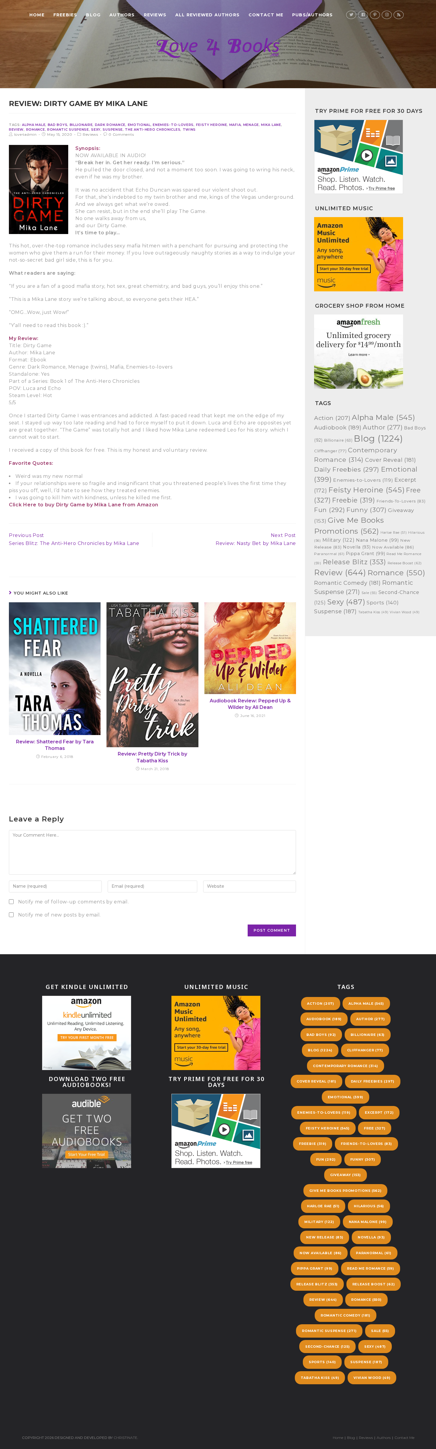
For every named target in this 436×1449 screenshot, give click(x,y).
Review (16, 129)
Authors (384, 1437)
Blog (378, 438)
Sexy (96, 129)
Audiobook (338, 427)
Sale (369, 593)
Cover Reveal (390, 459)
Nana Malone (377, 540)
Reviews (90, 134)
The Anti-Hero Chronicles (152, 129)
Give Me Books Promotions (345, 1191)
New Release (324, 1237)
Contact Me (404, 1437)
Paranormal (329, 554)
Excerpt (379, 1112)
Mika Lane (271, 125)
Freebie (353, 500)
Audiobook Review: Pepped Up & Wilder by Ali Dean (250, 704)
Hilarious (369, 1206)
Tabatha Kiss (373, 612)
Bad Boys (58, 125)
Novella (356, 547)
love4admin (25, 134)
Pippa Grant (365, 553)
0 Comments (121, 134)
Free (374, 1128)
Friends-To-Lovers (400, 501)
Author (382, 427)
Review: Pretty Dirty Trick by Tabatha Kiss (152, 757)
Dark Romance (110, 125)
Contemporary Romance (345, 1066)
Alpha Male (33, 125)
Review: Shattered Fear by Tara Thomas (55, 745)
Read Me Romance (370, 1268)
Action (332, 418)
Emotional (139, 125)
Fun (329, 509)
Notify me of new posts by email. (59, 915)
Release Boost (405, 563)
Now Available (393, 547)
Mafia (235, 125)
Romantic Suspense (68, 129)
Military (338, 540)
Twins (189, 129)
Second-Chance (327, 1346)
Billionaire (81, 125)
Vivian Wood (404, 612)
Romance (35, 129)
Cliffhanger (330, 450)
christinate (125, 1437)
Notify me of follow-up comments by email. (73, 902)
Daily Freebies (346, 469)
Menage (251, 125)
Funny (366, 509)
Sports (383, 603)
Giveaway (345, 1175)
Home (338, 1437)
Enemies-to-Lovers (173, 125)
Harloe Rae (394, 532)
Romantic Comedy (347, 582)
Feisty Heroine (211, 125)
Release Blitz (354, 562)
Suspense (113, 129)
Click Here (22, 505)
